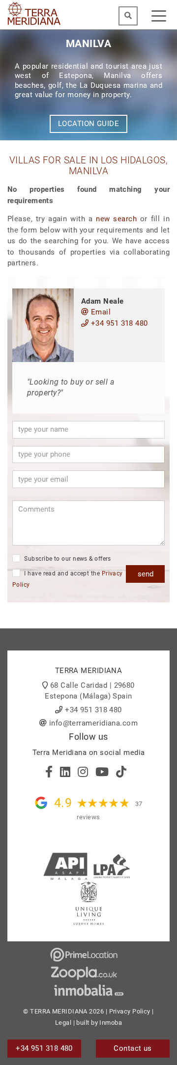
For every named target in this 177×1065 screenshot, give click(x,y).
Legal (63, 1022)
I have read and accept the (67, 579)
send (145, 574)
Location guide (88, 123)
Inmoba (110, 1022)
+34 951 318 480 (118, 323)
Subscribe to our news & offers (67, 558)
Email (99, 312)
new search (116, 218)
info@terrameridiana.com (93, 723)
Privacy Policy (129, 1011)
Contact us (133, 1048)
